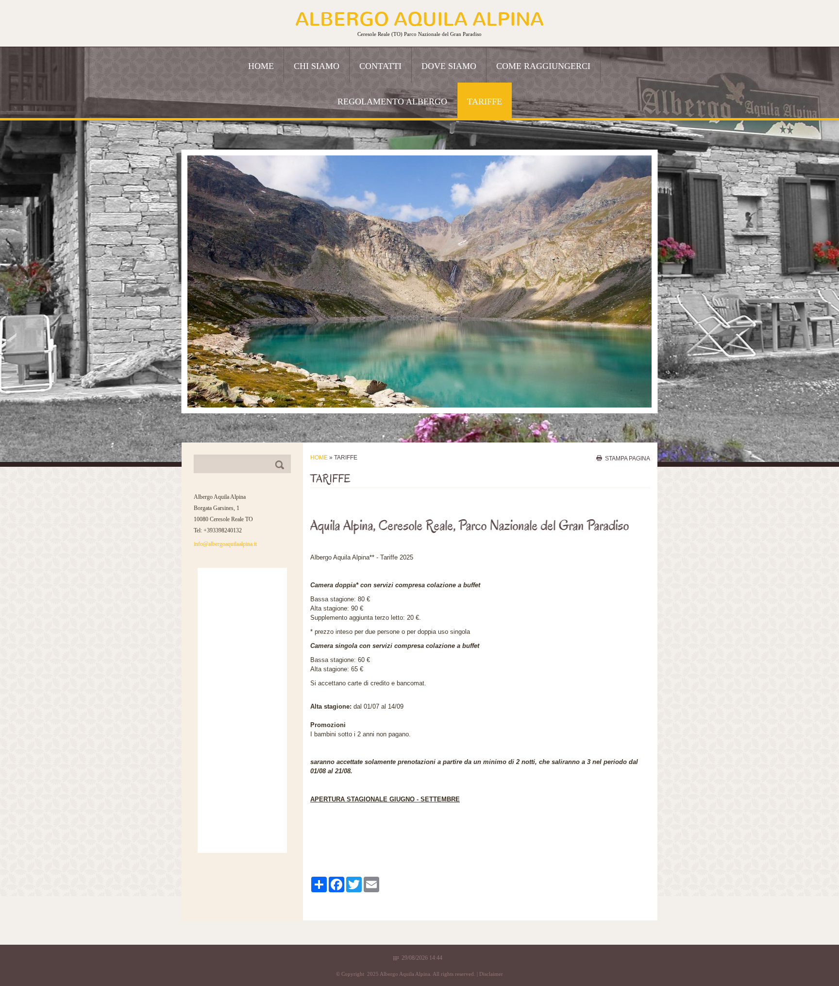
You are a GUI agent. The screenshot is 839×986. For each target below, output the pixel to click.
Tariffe (484, 101)
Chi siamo (316, 66)
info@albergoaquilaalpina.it (225, 544)
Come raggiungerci (543, 66)
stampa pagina (627, 458)
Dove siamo (448, 66)
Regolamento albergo (392, 101)
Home (261, 66)
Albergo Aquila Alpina (419, 19)
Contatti (380, 66)
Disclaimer (491, 974)
